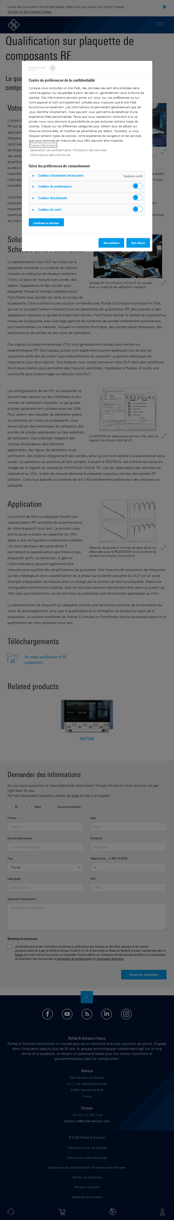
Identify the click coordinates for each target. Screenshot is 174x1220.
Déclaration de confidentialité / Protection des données (68, 150)
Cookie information (43, 145)
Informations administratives (50, 155)
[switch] (138, 186)
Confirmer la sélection (46, 223)
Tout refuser (138, 243)
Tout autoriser (111, 243)
